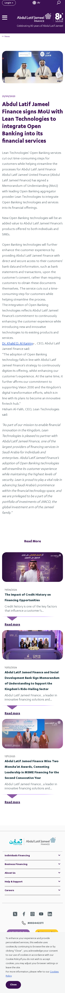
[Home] (44, 17)
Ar (38, 3)
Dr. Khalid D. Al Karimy (17, 344)
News (7, 36)
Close (13, 984)
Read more (12, 624)
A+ (32, 43)
